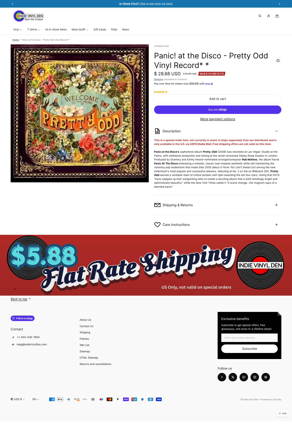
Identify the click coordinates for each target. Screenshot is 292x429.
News (125, 29)
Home (15, 39)
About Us (85, 319)
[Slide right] (279, 4)
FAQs (114, 29)
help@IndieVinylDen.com (32, 344)
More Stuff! (78, 29)
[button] (260, 16)
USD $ (18, 399)
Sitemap (85, 351)
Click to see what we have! (146, 3)
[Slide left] (12, 4)
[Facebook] (222, 377)
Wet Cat (84, 345)
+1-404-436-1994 (28, 337)
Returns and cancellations (95, 364)
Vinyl (16, 29)
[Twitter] (233, 377)
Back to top (19, 299)
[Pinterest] (265, 377)
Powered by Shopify (271, 399)
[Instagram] (254, 377)
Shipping (158, 79)
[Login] (268, 16)
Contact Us (86, 326)
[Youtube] (244, 377)
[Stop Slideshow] (15, 289)
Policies (84, 338)
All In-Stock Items (56, 29)
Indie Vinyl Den (251, 399)
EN (34, 399)
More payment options (217, 119)
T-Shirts (32, 29)
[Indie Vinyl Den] (28, 16)
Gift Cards (100, 29)
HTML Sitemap (89, 357)
